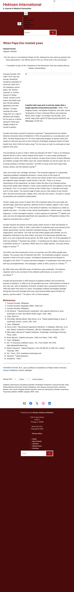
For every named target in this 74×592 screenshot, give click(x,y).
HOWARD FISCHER (10, 368)
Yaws (37, 392)
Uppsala (27, 392)
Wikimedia (29, 121)
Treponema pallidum (10, 392)
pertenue (41, 389)
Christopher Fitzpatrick (43, 385)
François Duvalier (58, 385)
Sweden (57, 389)
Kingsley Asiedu (24, 389)
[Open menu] (19, 23)
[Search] (53, 32)
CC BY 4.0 (38, 121)
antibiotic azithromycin (11, 385)
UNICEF (20, 392)
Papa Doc (33, 389)
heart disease (41, 387)
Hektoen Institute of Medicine (42, 412)
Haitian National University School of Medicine (19, 387)
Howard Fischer (52, 387)
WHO (32, 392)
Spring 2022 (49, 389)
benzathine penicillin (27, 385)
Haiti (67, 385)
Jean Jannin (13, 389)
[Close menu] (26, 13)
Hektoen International (22, 4)
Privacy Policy (37, 433)
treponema (64, 389)
